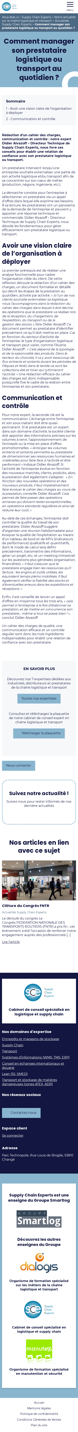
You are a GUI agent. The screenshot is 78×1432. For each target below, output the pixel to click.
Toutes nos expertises (39, 698)
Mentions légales (39, 1408)
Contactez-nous (23, 1113)
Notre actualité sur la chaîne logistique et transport (38, 19)
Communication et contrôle (30, 119)
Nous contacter (18, 765)
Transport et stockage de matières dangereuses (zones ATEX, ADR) (29, 1082)
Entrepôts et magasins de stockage (30, 1039)
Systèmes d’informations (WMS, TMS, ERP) (36, 1057)
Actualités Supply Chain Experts (24, 912)
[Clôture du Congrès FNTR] (39, 880)
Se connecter (12, 1135)
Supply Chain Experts (36, 17)
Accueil (39, 1402)
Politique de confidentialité (39, 1414)
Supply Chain (12, 1045)
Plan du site (39, 1425)
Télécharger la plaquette (41, 733)
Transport (9, 1051)
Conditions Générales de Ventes (39, 1419)
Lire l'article (11, 942)
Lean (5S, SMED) (15, 1074)
